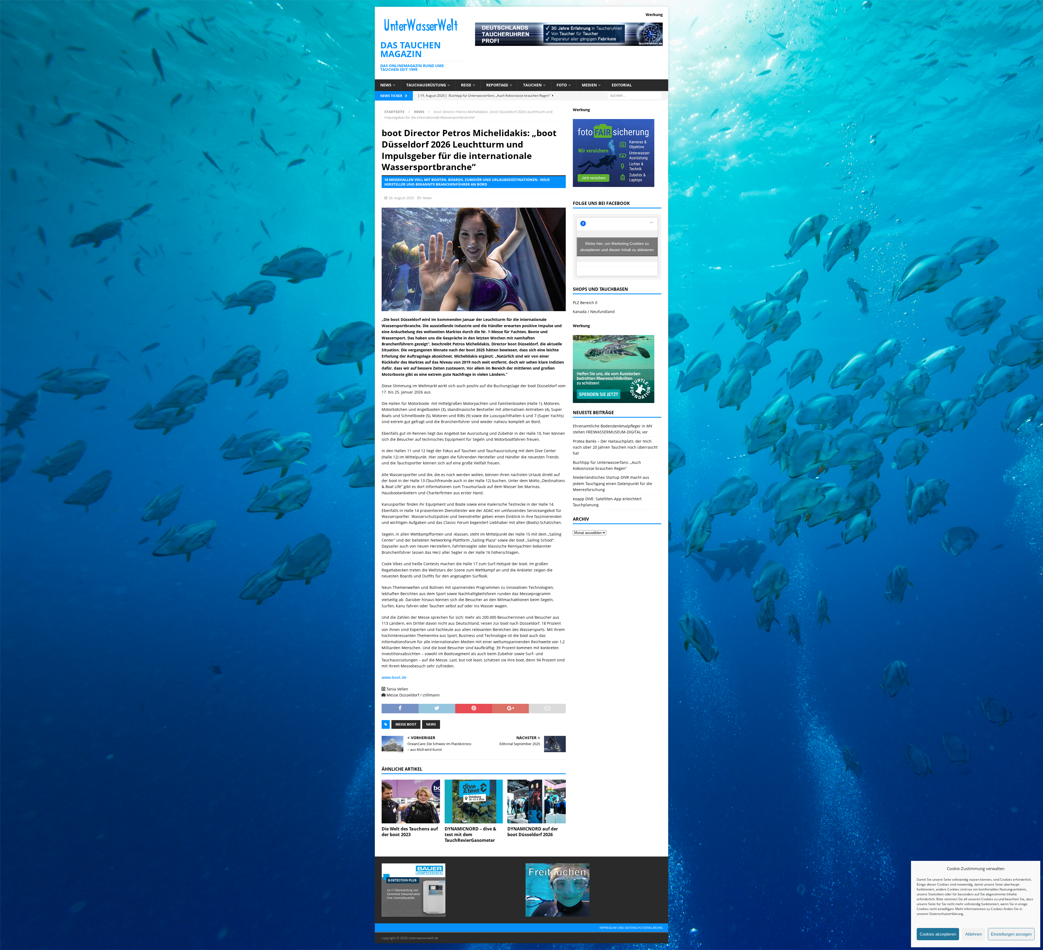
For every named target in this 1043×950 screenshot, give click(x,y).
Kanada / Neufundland (594, 311)
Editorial (622, 85)
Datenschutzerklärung (946, 913)
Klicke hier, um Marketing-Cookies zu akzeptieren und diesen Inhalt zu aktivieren (617, 246)
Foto (562, 85)
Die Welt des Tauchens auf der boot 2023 (410, 832)
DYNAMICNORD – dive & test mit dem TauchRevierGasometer (470, 834)
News (385, 85)
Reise (466, 85)
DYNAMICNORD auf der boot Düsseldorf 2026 (532, 832)
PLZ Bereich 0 (585, 302)
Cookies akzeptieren (938, 934)
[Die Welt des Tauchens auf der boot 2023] (411, 801)
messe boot (405, 724)
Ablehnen (973, 934)
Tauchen (532, 85)
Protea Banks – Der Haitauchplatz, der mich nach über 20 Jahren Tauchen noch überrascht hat (615, 447)
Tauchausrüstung (426, 85)
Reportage (497, 85)
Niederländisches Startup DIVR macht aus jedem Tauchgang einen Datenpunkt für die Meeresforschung (612, 483)
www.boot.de (394, 677)
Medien (589, 85)
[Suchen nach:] (634, 95)
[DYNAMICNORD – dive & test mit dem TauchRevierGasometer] (474, 801)
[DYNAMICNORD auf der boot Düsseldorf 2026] (536, 801)
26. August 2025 (401, 197)
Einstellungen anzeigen (1011, 934)
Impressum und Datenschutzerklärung (631, 928)
